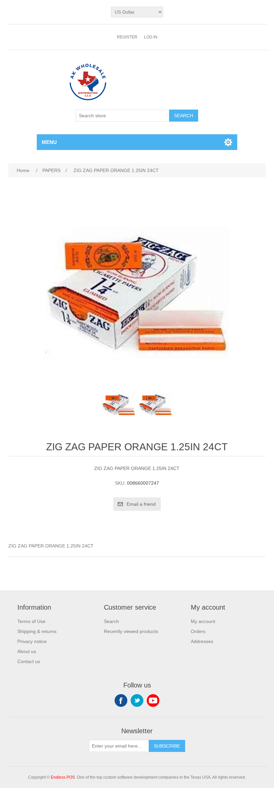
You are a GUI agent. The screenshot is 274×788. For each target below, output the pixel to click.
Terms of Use (31, 621)
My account (203, 621)
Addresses (202, 641)
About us (26, 651)
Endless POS (63, 777)
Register (127, 37)
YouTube (153, 700)
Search (111, 621)
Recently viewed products (131, 631)
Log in (150, 37)
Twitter (137, 700)
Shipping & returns (36, 631)
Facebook (121, 700)
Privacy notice (32, 641)
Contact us (28, 661)
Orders (198, 631)
